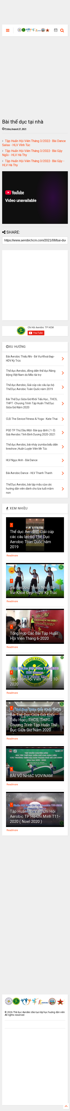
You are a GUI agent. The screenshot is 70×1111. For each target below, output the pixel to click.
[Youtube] (55, 30)
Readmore (12, 555)
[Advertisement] (35, 9)
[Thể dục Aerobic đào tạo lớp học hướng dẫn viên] (33, 30)
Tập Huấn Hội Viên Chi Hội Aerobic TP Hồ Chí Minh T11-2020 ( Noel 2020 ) (35, 816)
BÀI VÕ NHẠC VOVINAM (31, 775)
